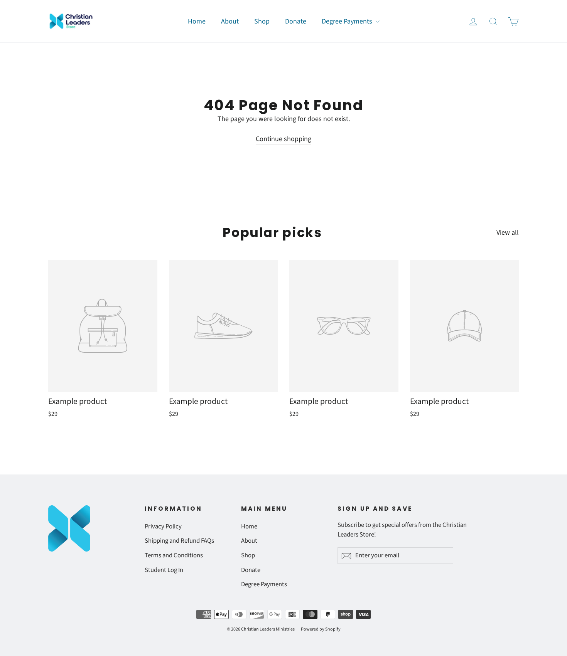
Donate (295, 21)
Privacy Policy (163, 526)
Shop (262, 21)
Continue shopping (283, 139)
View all (507, 232)
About (230, 21)
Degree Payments (348, 21)
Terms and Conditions (174, 555)
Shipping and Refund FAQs (179, 540)
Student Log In (164, 570)
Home (197, 21)
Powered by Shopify (321, 629)
